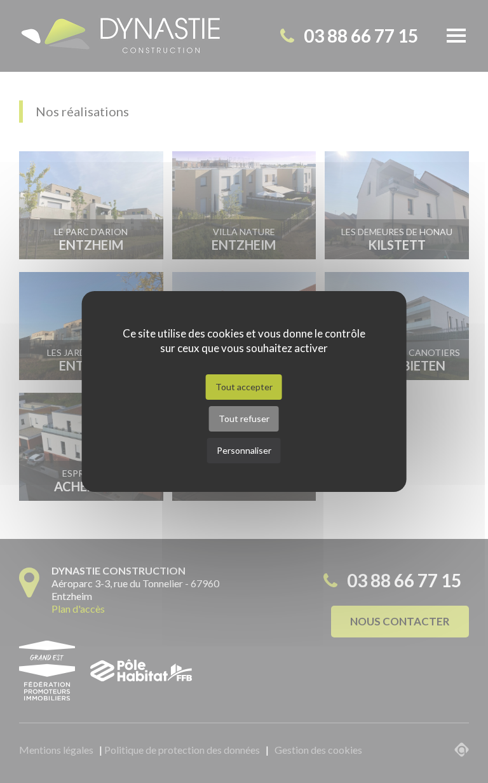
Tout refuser (244, 418)
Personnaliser (244, 450)
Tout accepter (244, 386)
